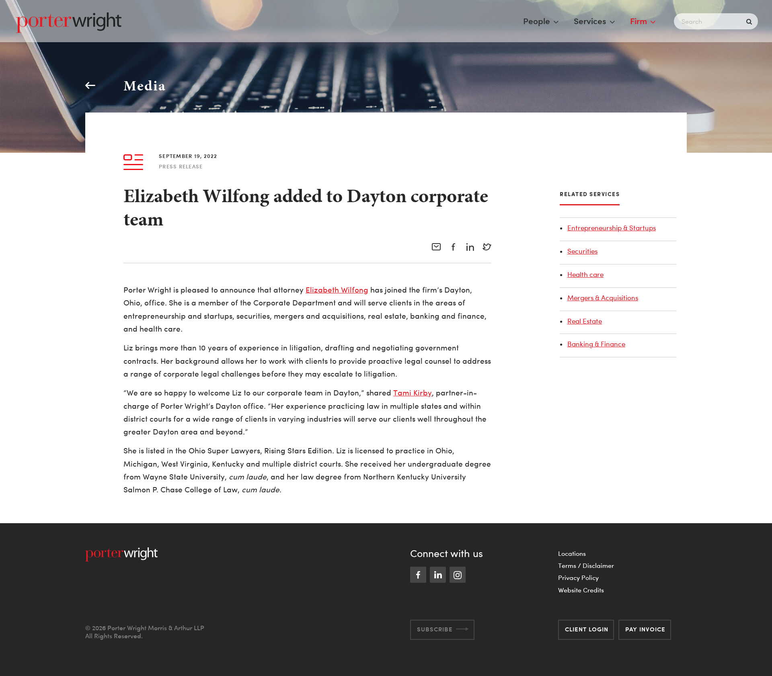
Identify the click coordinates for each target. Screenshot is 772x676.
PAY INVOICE (645, 629)
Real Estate (584, 321)
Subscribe (435, 629)
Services (590, 21)
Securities (582, 251)
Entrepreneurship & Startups (611, 227)
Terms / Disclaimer (586, 565)
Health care (585, 274)
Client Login (586, 629)
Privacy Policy (578, 578)
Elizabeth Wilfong (337, 290)
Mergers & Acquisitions (602, 297)
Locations (572, 553)
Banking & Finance (596, 344)
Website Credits (581, 590)
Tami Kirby (412, 392)
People (536, 21)
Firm (638, 21)
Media (144, 85)
